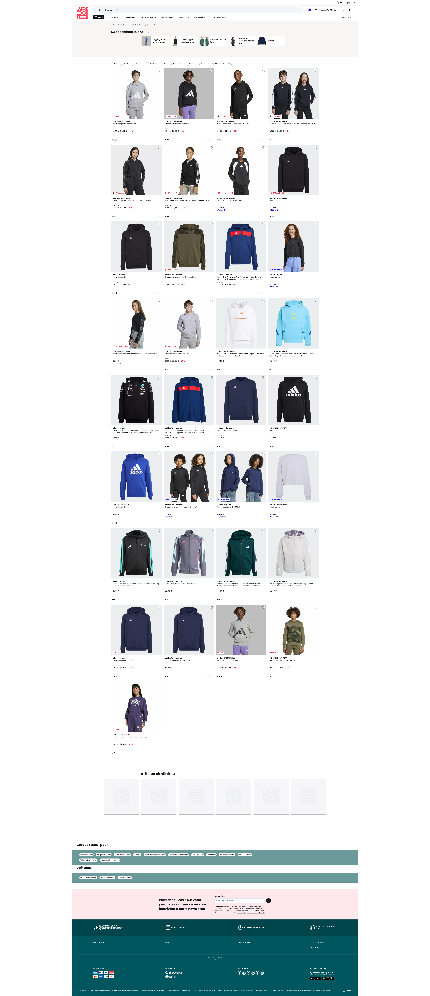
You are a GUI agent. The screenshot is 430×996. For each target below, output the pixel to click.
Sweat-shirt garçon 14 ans (155, 855)
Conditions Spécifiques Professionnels (179, 991)
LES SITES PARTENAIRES (318, 943)
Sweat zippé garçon (122, 855)
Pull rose (137, 855)
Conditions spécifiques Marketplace (100, 991)
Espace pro (346, 17)
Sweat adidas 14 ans (155, 25)
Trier (116, 64)
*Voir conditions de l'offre (225, 906)
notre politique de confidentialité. (251, 913)
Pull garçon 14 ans (104, 855)
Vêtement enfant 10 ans (178, 855)
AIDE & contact (98, 943)
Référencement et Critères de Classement (126, 991)
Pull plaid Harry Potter (88, 860)
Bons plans (130, 17)
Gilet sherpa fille (86, 855)
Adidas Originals (125, 878)
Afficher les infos (215, 957)
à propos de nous (244, 943)
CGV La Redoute (81, 991)
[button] (350, 10)
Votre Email (220, 896)
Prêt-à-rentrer (114, 17)
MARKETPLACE (314, 947)
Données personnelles (246, 991)
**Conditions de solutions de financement (299, 991)
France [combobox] (348, 991)
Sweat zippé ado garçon (110, 860)
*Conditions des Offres (276, 991)
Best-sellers (184, 17)
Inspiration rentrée (148, 17)
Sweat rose (211, 855)
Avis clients (209, 991)
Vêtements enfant (227, 855)
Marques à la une (201, 17)
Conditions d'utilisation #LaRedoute (226, 991)
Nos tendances (167, 17)
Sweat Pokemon (244, 855)
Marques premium (221, 17)
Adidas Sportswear (107, 878)
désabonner (248, 911)
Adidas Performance (88, 878)
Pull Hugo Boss (197, 855)
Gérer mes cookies (261, 991)
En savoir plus (331, 974)
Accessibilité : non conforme (323, 991)
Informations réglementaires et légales (153, 991)
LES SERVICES (169, 943)
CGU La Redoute (198, 991)
